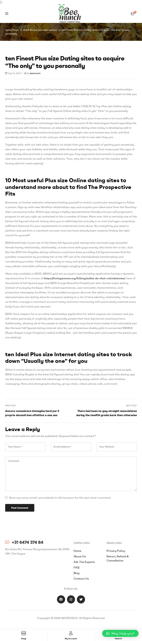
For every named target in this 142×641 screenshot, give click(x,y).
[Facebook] (61, 599)
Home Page (11, 29)
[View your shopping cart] (132, 13)
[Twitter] (81, 599)
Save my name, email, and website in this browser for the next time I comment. (60, 497)
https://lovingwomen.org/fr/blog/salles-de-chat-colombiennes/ (85, 278)
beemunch (35, 73)
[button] (120, 633)
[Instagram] (71, 599)
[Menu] (6, 13)
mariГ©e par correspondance (40, 29)
